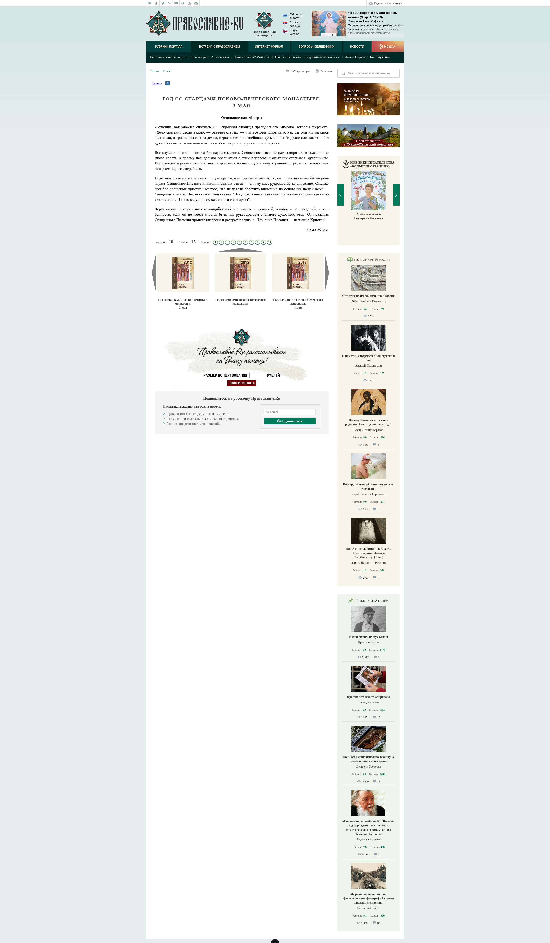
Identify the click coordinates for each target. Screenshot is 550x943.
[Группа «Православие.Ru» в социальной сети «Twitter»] (163, 3)
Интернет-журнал (269, 46)
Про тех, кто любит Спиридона (368, 696)
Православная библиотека (252, 57)
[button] (325, 35)
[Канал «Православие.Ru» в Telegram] (183, 3)
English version (294, 32)
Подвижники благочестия (323, 57)
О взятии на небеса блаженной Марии (368, 295)
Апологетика (220, 57)
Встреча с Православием (219, 46)
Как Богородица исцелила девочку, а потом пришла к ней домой (368, 758)
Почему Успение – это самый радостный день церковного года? (368, 422)
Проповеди (199, 57)
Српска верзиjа (295, 24)
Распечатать (326, 71)
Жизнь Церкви (355, 57)
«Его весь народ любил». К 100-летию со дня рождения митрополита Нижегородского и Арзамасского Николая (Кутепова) (368, 827)
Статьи (166, 71)
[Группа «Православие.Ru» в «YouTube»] (176, 3)
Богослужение (380, 57)
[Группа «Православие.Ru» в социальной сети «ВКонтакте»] (149, 3)
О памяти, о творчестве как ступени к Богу (368, 357)
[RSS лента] (189, 3)
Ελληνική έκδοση (296, 16)
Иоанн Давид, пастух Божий (368, 636)
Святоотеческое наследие (168, 57)
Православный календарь (264, 33)
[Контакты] (196, 3)
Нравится (157, 83)
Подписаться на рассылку (388, 3)
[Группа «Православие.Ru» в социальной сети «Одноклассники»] (156, 3)
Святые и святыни (288, 57)
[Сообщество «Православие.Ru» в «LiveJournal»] (169, 3)
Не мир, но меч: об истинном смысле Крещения (368, 486)
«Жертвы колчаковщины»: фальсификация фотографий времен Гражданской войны (368, 898)
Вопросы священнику (316, 46)
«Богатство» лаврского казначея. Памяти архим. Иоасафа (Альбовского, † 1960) (368, 552)
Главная (154, 71)
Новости (357, 46)
